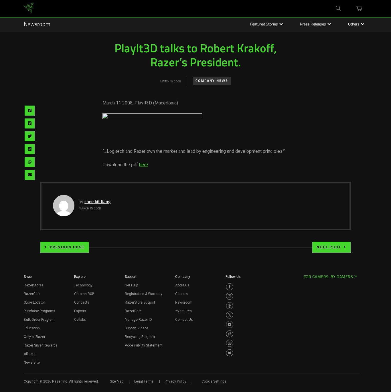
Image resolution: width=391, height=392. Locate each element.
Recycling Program (140, 337)
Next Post (329, 247)
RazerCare (133, 311)
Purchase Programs (39, 311)
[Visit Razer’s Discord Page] (230, 353)
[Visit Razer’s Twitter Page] (230, 315)
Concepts (81, 302)
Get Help (131, 285)
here (143, 164)
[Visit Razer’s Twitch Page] (230, 343)
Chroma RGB (84, 294)
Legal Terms (144, 381)
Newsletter (32, 363)
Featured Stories (264, 25)
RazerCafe (32, 294)
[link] (29, 9)
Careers (181, 294)
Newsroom (37, 24)
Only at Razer (34, 337)
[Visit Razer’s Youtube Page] (230, 324)
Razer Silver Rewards (41, 345)
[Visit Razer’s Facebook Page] (230, 287)
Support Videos (137, 328)
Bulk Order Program (39, 320)
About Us (182, 285)
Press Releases (313, 25)
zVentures (183, 311)
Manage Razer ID (138, 320)
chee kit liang (97, 202)
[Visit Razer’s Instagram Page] (230, 296)
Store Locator (34, 302)
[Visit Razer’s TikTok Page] (230, 334)
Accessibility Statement (144, 345)
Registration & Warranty (143, 294)
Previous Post (67, 247)
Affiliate (29, 354)
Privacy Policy (175, 381)
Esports (80, 311)
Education (32, 328)
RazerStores (34, 285)
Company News (212, 81)
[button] (27, 278)
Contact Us (184, 320)
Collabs (80, 320)
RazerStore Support (140, 302)
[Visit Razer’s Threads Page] (230, 306)
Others (354, 25)
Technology (83, 285)
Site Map (116, 381)
